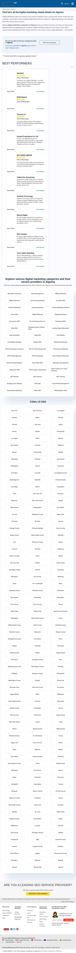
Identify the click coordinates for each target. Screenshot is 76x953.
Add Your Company (49, 42)
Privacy (45, 951)
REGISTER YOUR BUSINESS (38, 893)
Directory (30, 910)
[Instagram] (17, 929)
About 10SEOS (7, 913)
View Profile (10, 91)
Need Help (5, 915)
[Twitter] (14, 929)
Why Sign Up (31, 920)
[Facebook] (11, 929)
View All (19, 942)
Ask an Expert (43, 916)
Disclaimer (51, 951)
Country (29, 922)
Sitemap (58, 951)
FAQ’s (41, 921)
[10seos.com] (8, 3)
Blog (3, 918)
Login (29, 913)
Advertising (42, 919)
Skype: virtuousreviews (67, 901)
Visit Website (40, 91)
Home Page (6, 910)
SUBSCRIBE (69, 920)
